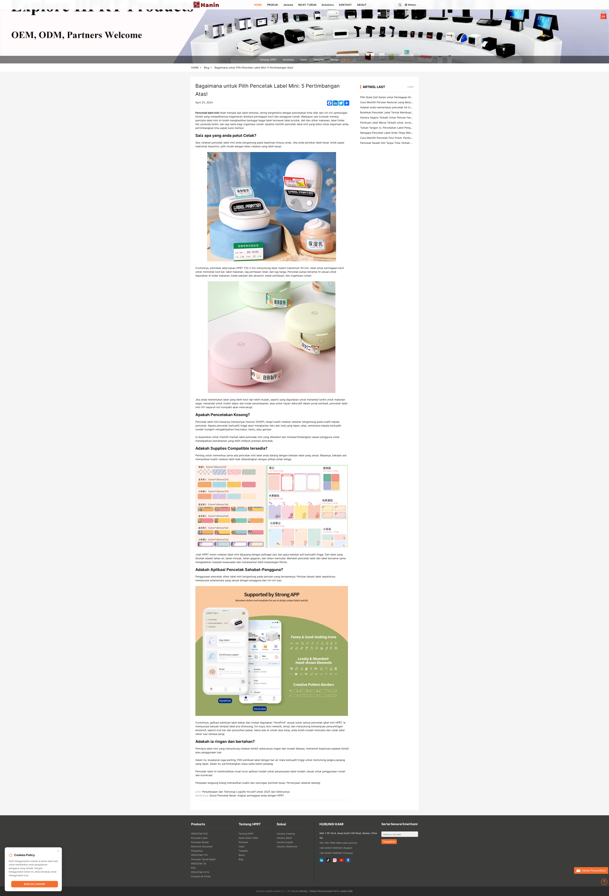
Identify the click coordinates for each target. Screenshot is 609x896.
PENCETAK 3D (198, 863)
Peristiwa (288, 59)
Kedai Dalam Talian (248, 838)
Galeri (303, 59)
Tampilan (319, 59)
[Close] (58, 851)
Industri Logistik (285, 842)
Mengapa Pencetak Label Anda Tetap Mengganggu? (391, 132)
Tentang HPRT (268, 59)
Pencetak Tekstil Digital (203, 859)
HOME (258, 4)
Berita (334, 59)
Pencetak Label (199, 838)
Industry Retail (284, 838)
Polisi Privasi (300, 891)
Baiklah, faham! (34, 884)
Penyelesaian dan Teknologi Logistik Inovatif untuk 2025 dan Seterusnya (246, 791)
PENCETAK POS (199, 833)
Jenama (288, 4)
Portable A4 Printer (201, 876)
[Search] (400, 4)
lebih (410, 86)
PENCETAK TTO (199, 855)
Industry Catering (286, 833)
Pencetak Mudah (200, 842)
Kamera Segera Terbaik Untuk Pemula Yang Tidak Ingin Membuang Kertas (404, 117)
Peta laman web (343, 891)
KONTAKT (345, 4)
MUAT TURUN (307, 4)
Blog (347, 59)
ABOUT (362, 4)
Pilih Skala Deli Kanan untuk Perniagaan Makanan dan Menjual (397, 97)
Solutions (328, 4)
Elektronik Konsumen (202, 846)
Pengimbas (197, 850)
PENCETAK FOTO (200, 872)
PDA (193, 868)
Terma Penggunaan (321, 891)
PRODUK (272, 4)
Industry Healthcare (287, 846)
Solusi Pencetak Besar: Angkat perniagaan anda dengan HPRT (247, 795)
